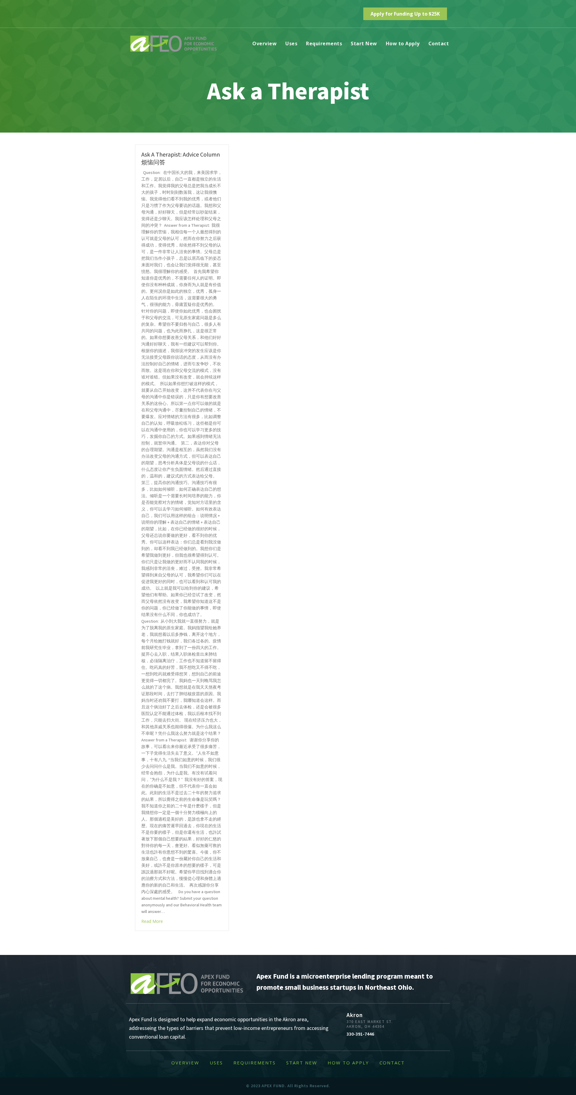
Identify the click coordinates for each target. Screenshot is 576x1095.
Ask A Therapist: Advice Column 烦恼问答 (180, 159)
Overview (264, 43)
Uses (291, 43)
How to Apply (403, 43)
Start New (364, 43)
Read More (152, 921)
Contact (438, 43)
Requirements (324, 43)
